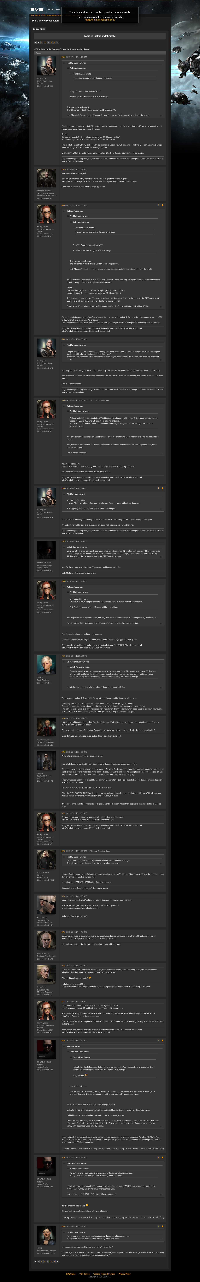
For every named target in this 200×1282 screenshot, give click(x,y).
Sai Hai (40, 677)
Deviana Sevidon (44, 740)
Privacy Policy (125, 1274)
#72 (63, 813)
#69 (63, 656)
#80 (63, 1227)
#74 (63, 896)
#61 (63, 57)
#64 (63, 339)
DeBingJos (41, 78)
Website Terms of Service (104, 1274)
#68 (63, 581)
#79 (63, 1158)
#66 (63, 488)
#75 (63, 932)
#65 (63, 400)
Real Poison (42, 918)
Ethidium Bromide (44, 191)
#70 (63, 718)
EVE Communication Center (52, 15)
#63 (63, 205)
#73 (63, 851)
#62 (63, 169)
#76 (63, 966)
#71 (63, 752)
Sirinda (40, 773)
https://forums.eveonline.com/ (100, 20)
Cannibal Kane (43, 872)
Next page (58, 42)
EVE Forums (35, 15)
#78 (63, 1041)
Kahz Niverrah (43, 953)
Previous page (38, 42)
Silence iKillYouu (44, 563)
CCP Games (84, 1274)
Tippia (39, 1248)
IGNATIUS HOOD (44, 1062)
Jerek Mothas (42, 987)
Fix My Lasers (42, 227)
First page (35, 42)
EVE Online (71, 1274)
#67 (63, 541)
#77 (63, 1002)
